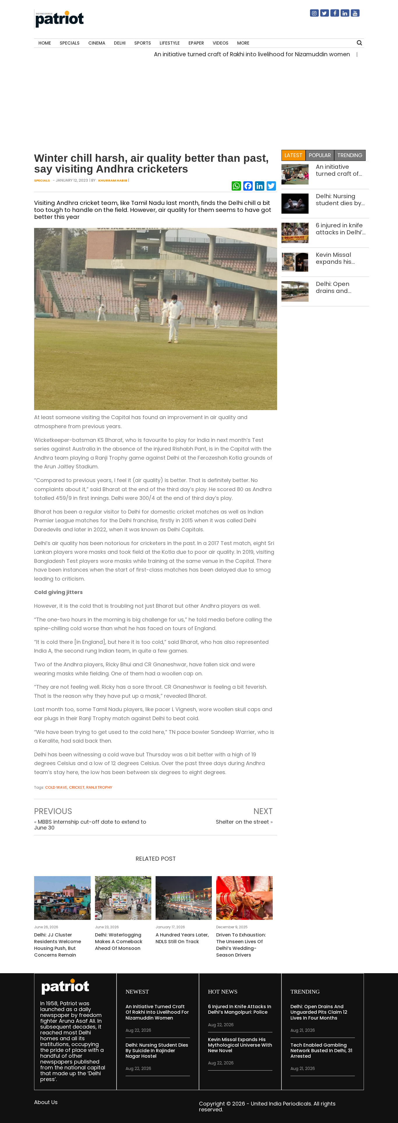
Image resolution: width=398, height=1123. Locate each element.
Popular (320, 155)
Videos (220, 43)
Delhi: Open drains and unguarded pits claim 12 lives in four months (338, 287)
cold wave (56, 787)
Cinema (96, 43)
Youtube (351, 15)
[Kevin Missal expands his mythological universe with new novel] (295, 262)
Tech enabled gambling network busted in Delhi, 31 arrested (321, 1050)
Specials (70, 43)
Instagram (311, 15)
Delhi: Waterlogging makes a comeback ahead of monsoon (118, 942)
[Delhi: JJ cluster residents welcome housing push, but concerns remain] (62, 900)
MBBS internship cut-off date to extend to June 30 (90, 824)
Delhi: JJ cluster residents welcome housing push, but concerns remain (57, 945)
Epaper (196, 43)
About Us (46, 1102)
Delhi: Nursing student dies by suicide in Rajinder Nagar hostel (342, 200)
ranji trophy (99, 787)
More (243, 43)
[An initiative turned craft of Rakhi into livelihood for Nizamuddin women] (295, 173)
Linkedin (341, 15)
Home (44, 43)
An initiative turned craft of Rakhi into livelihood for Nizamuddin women (229, 54)
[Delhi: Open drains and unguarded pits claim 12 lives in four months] (295, 291)
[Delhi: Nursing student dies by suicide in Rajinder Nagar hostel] (295, 203)
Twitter (321, 15)
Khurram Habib (112, 180)
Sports (142, 43)
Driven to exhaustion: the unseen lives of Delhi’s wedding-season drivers (241, 945)
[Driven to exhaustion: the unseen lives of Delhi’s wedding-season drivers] (244, 900)
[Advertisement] (197, 102)
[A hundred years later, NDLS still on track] (184, 900)
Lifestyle (170, 43)
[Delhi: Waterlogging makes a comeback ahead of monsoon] (123, 900)
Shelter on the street (242, 821)
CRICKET (76, 787)
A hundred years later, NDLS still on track (182, 938)
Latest (293, 155)
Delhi (120, 43)
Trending (349, 155)
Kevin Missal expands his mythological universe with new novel (342, 258)
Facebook (331, 15)
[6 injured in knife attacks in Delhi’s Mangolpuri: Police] (295, 232)
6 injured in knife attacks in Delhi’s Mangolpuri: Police (340, 229)
